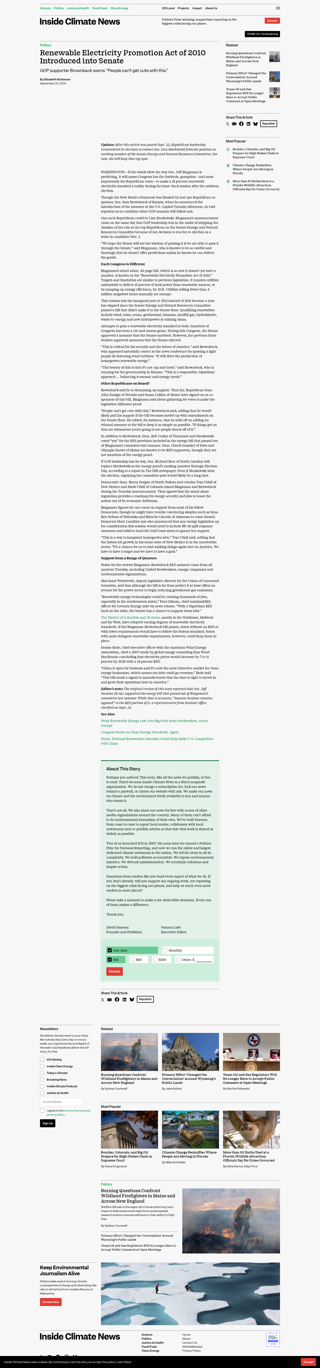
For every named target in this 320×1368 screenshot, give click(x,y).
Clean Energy (119, 8)
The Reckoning (262, 34)
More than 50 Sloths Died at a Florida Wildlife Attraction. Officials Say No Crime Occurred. (256, 185)
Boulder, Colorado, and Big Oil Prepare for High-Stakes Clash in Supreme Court (255, 153)
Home (186, 1334)
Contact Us (189, 1342)
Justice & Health (78, 8)
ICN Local (168, 8)
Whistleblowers (192, 1346)
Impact (197, 8)
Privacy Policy (191, 1350)
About (186, 1338)
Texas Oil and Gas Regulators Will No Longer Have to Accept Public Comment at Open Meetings (138, 1248)
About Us (211, 8)
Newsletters (49, 1029)
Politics (59, 8)
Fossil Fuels (100, 8)
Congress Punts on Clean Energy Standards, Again (140, 732)
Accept (308, 1362)
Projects (183, 8)
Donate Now (51, 1302)
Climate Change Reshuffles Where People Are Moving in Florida (253, 169)
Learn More (123, 1362)
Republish (268, 123)
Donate (272, 21)
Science (45, 8)
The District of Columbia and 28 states (130, 617)
